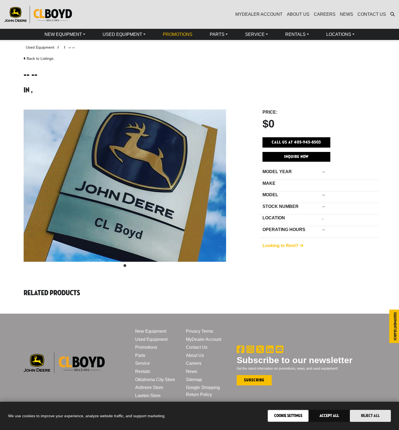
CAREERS (324, 14)
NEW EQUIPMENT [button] (63, 34)
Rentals (142, 371)
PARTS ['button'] (217, 34)
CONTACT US (371, 14)
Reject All (370, 416)
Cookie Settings (288, 416)
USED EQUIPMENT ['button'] (122, 34)
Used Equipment (40, 47)
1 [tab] (125, 266)
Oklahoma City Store (155, 379)
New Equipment (150, 331)
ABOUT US (298, 14)
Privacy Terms (199, 331)
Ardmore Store (149, 387)
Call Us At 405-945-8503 (296, 142)
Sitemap (194, 379)
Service (142, 363)
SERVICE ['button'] (255, 34)
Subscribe (254, 380)
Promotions (146, 347)
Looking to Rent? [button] (280, 245)
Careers (193, 363)
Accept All (329, 416)
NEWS (346, 14)
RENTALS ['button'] (295, 34)
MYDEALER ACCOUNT (259, 14)
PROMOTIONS (177, 34)
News (191, 371)
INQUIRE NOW (296, 157)
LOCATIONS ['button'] (338, 34)
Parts (140, 355)
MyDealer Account (203, 339)
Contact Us (196, 347)
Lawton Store (148, 395)
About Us (195, 355)
